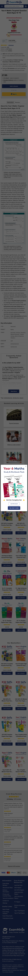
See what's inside (14, 508)
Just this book (14, 503)
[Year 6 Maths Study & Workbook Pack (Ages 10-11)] (14, 482)
